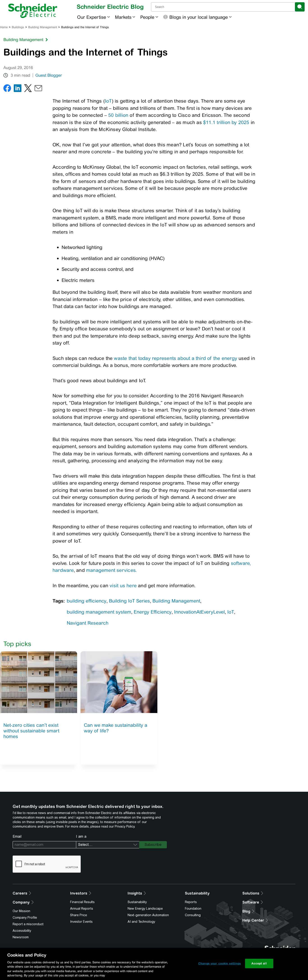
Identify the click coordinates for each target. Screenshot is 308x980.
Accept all (259, 963)
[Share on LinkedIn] (17, 89)
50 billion (118, 115)
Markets (123, 17)
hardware (63, 570)
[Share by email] (38, 89)
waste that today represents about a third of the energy (175, 358)
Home (4, 27)
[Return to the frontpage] (32, 11)
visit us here (123, 585)
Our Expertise (91, 17)
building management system (99, 612)
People (147, 17)
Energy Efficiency (153, 612)
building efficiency (86, 601)
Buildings (18, 27)
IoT (108, 101)
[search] (300, 7)
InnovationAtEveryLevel (199, 612)
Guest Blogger (48, 75)
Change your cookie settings (219, 963)
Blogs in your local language (198, 17)
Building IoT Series (129, 601)
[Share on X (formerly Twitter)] (28, 89)
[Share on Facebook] (7, 89)
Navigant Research (87, 623)
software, (241, 563)
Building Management (42, 27)
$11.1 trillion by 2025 (226, 122)
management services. (111, 570)
